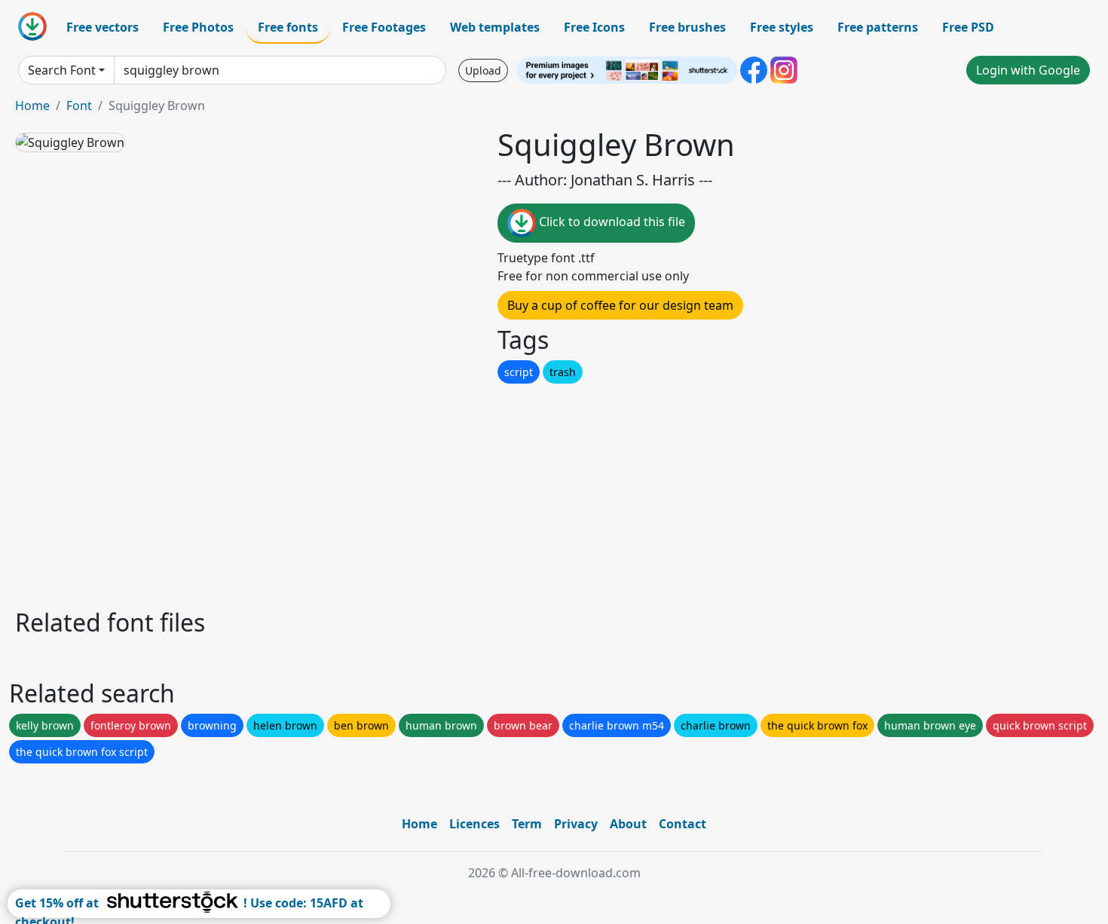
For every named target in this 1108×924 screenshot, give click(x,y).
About (628, 823)
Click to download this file (610, 221)
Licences (474, 823)
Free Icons (594, 27)
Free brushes (687, 27)
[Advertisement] (466, 492)
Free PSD (968, 27)
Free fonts (288, 27)
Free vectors (102, 27)
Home (32, 105)
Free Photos (198, 27)
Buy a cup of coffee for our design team (620, 305)
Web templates (495, 27)
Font (79, 105)
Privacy (576, 823)
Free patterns (877, 27)
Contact (682, 823)
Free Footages (384, 27)
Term (527, 823)
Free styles (781, 27)
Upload (483, 70)
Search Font (62, 70)
